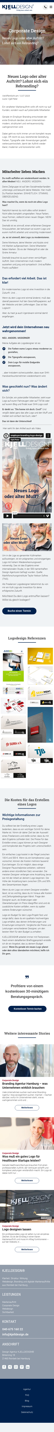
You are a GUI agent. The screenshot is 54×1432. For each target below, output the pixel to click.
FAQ (27, 1395)
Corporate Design (10, 1305)
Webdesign (7, 1308)
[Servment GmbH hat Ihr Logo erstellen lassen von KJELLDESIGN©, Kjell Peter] (40, 695)
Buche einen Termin (19, 610)
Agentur (27, 1389)
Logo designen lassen (16, 1229)
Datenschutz (27, 1412)
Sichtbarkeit (8, 1312)
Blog (27, 1401)
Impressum (27, 1406)
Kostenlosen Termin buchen (27, 1008)
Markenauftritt (9, 1302)
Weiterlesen (27, 1107)
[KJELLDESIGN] (18, 7)
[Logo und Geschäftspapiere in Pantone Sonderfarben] (40, 675)
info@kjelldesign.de (15, 1334)
